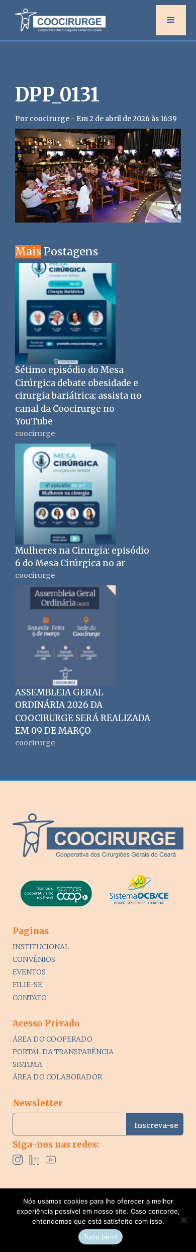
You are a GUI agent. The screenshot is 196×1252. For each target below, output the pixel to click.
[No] (183, 1220)
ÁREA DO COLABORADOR (57, 1076)
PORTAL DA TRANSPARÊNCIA (63, 1051)
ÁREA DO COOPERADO (52, 1039)
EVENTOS (29, 971)
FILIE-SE (27, 984)
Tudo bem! (100, 1237)
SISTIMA (27, 1064)
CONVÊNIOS (34, 959)
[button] (171, 20)
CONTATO (30, 997)
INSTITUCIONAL (41, 946)
